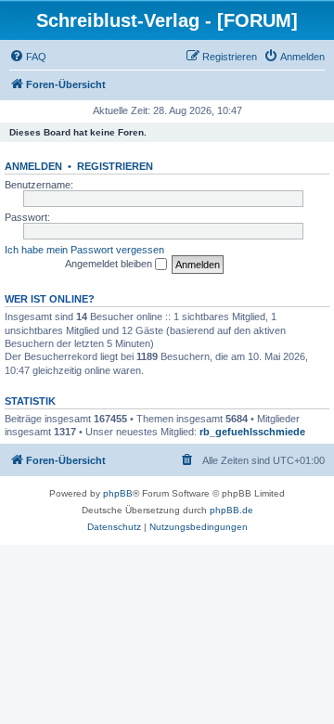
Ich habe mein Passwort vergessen (84, 249)
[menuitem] (27, 56)
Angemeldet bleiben (110, 263)
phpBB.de (231, 510)
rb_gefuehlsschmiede (252, 431)
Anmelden (33, 166)
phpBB (118, 493)
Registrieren (115, 166)
